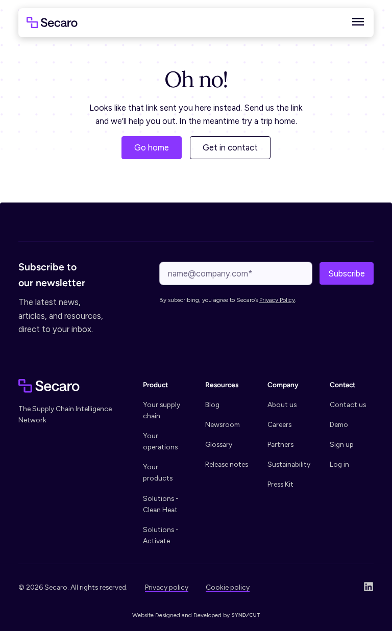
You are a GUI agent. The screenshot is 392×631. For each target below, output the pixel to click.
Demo (339, 424)
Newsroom (222, 424)
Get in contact (230, 147)
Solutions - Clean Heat (161, 504)
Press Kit (280, 484)
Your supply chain (161, 410)
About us (282, 404)
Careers (279, 424)
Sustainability (288, 464)
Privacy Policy (277, 300)
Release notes (226, 464)
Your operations (160, 441)
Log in (339, 464)
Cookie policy (228, 587)
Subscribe (346, 273)
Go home (151, 147)
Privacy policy (166, 587)
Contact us (348, 404)
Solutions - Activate (161, 535)
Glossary (218, 444)
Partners (280, 444)
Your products (158, 472)
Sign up (342, 444)
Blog (212, 404)
